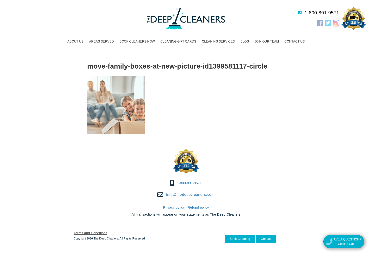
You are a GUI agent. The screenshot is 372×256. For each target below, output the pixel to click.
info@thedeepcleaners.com (190, 195)
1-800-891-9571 (322, 12)
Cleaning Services (218, 41)
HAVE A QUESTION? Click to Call (346, 242)
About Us (75, 41)
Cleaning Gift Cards (178, 41)
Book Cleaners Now (137, 41)
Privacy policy (173, 207)
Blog (244, 41)
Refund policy (198, 207)
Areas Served (101, 41)
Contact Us (294, 41)
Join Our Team (267, 41)
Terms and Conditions (90, 233)
